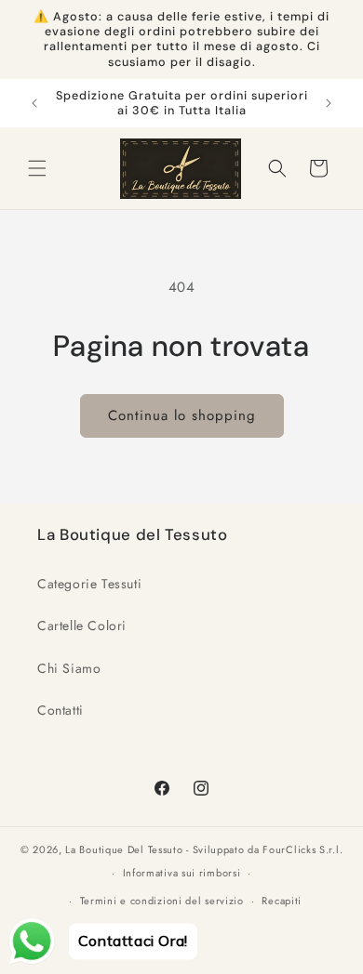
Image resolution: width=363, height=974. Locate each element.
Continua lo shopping (182, 415)
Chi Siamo (69, 668)
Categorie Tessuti (89, 583)
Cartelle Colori (82, 625)
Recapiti (282, 900)
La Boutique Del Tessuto (123, 849)
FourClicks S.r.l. (302, 849)
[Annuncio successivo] (328, 103)
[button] (37, 168)
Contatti (60, 710)
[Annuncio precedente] (34, 103)
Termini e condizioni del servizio (162, 900)
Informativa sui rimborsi (182, 872)
